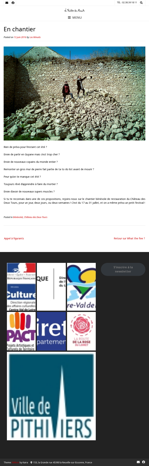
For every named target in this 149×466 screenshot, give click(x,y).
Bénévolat (18, 217)
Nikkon (15, 462)
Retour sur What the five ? (129, 238)
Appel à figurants (14, 238)
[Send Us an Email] (7, 3)
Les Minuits (35, 37)
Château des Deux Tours (35, 217)
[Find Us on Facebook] (13, 3)
